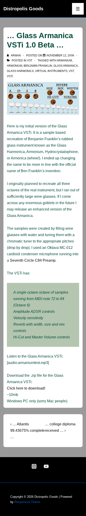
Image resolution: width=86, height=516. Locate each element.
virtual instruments (51, 71)
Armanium (64, 60)
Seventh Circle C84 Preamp (32, 260)
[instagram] (34, 466)
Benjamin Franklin (38, 65)
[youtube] (46, 466)
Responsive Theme (27, 502)
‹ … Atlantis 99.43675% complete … (27, 430)
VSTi (10, 76)
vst (29, 60)
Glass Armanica (65, 65)
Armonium (14, 65)
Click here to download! (26, 388)
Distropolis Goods (23, 8)
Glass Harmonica (20, 71)
